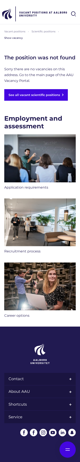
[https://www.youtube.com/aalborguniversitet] (53, 432)
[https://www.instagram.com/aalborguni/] (43, 432)
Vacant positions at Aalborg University (43, 14)
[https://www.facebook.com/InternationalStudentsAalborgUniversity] (33, 432)
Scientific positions (43, 31)
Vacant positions (14, 31)
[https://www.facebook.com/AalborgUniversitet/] (24, 432)
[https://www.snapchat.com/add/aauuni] (72, 432)
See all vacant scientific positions (34, 95)
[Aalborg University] (7, 13)
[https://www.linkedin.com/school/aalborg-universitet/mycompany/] (62, 432)
